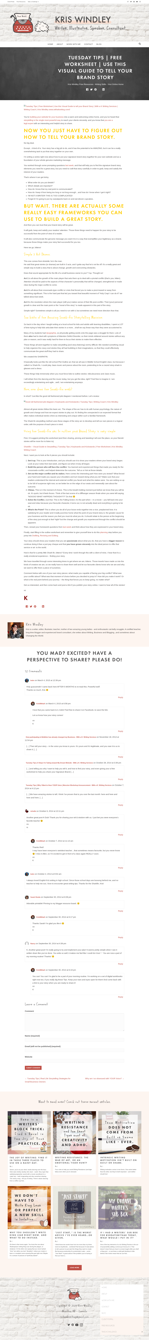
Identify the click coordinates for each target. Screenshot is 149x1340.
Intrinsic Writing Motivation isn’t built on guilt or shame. (118, 1160)
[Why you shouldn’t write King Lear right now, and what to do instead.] (29, 1207)
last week (69, 165)
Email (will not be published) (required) (43, 1046)
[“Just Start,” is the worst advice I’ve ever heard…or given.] (74, 1207)
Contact (88, 44)
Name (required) (32, 1036)
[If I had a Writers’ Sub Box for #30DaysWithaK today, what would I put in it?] (119, 1207)
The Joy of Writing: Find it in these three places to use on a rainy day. (29, 1160)
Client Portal (11, 1)
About (60, 44)
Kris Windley (73, 84)
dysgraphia (51, 333)
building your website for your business (47, 117)
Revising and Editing (49, 536)
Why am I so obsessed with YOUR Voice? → (104, 1078)
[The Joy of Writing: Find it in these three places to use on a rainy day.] (29, 1133)
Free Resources (21, 1)
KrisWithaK (40, 704)
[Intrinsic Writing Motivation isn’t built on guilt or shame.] (119, 1132)
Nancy (32, 943)
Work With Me (73, 44)
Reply (120, 697)
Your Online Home (116, 84)
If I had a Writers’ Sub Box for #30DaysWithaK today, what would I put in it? (119, 1235)
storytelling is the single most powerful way (42, 120)
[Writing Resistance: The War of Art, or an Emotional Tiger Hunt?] (74, 1132)
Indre (32, 680)
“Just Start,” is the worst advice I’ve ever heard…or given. (73, 1235)
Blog (98, 44)
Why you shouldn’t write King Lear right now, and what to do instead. (28, 1235)
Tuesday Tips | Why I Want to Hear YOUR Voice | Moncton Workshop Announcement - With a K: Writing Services (69, 785)
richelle (33, 811)
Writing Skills (100, 84)
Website (28, 1057)
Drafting (35, 536)
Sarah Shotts (35, 897)
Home (50, 44)
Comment (29, 1011)
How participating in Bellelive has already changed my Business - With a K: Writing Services (61, 737)
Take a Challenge (33, 1)
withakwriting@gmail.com (74, 1317)
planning (104, 532)
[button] (74, 1267)
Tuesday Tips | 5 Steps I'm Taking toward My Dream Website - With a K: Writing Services (59, 763)
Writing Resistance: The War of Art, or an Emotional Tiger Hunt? (72, 1160)
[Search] (140, 44)
